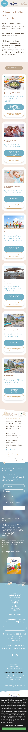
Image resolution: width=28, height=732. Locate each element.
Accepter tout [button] (14, 729)
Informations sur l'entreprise (14, 668)
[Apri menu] (4, 3)
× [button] (26, 699)
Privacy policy (14, 666)
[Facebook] (13, 655)
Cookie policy (14, 664)
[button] (14, 722)
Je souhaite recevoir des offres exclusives (14, 499)
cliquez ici (17, 720)
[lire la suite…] (12, 450)
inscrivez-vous (14, 508)
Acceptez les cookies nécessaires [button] (14, 725)
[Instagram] (17, 655)
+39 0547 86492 (16, 645)
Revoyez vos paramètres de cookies (14, 672)
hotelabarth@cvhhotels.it (14, 648)
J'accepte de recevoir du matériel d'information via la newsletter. (14, 501)
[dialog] (14, 714)
